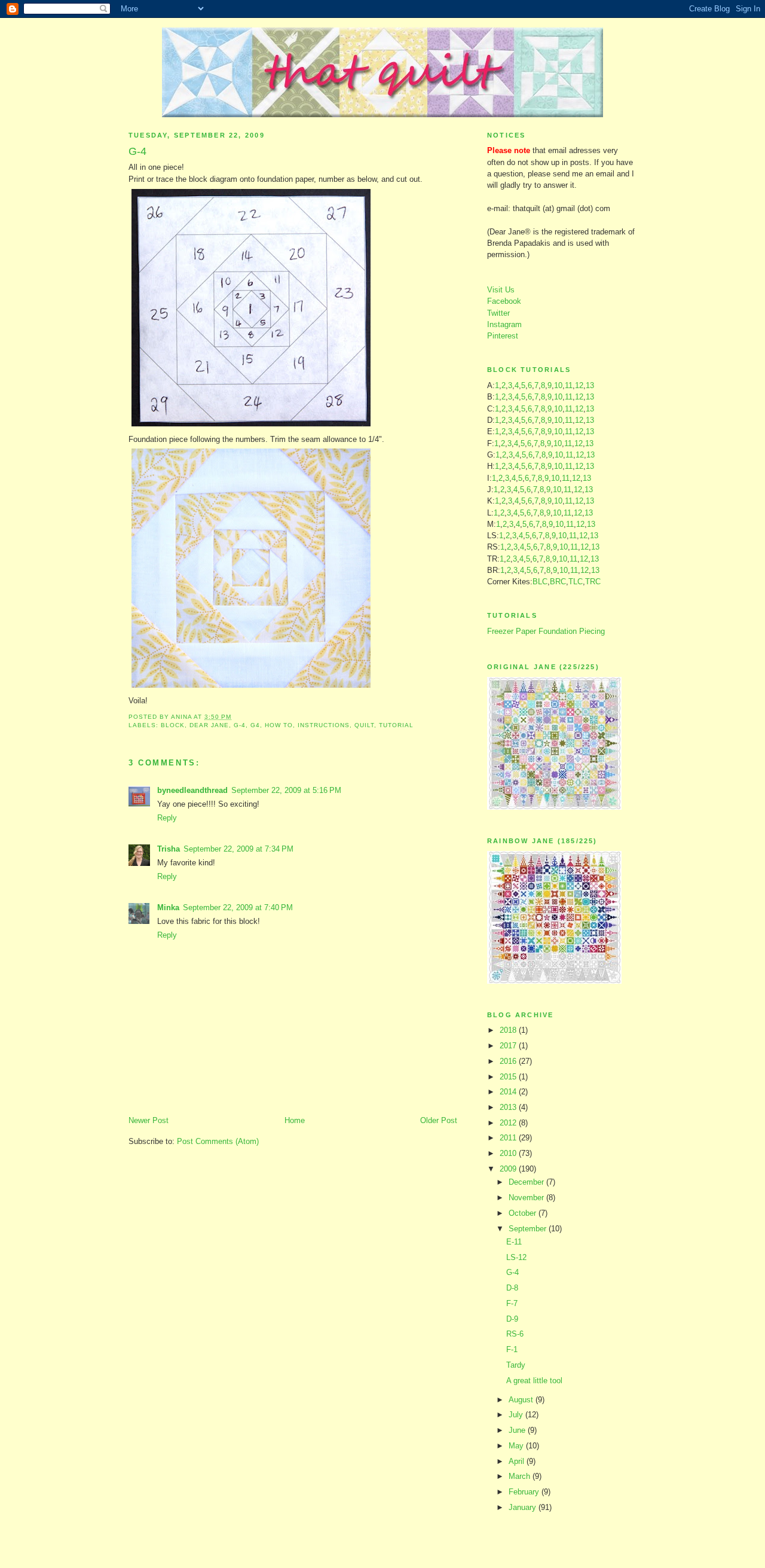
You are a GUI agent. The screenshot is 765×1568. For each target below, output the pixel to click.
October (523, 1213)
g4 (255, 725)
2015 (509, 1076)
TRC (593, 581)
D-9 (512, 1318)
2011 (509, 1137)
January (523, 1507)
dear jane (209, 725)
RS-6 (515, 1333)
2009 (509, 1168)
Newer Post (148, 1120)
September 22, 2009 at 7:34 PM (238, 848)
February (525, 1491)
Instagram (504, 324)
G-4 (512, 1272)
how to (279, 725)
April (518, 1461)
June (518, 1430)
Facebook (504, 301)
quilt (364, 725)
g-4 (240, 725)
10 (558, 385)
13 (590, 385)
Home (294, 1120)
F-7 (512, 1303)
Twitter (498, 313)
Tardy (515, 1364)
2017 (509, 1045)
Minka (168, 907)
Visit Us (501, 289)
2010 (509, 1153)
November (527, 1197)
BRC (558, 581)
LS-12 (516, 1257)
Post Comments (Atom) (218, 1141)
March (521, 1476)
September (529, 1228)
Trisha (168, 848)
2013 (509, 1107)
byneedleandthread (192, 790)
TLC (575, 581)
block (173, 725)
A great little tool (534, 1380)
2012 (509, 1122)
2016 (509, 1061)
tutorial (396, 725)
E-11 (514, 1241)
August (522, 1399)
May (517, 1445)
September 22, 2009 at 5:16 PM (286, 790)
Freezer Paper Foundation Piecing (546, 631)
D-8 (512, 1287)
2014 (509, 1091)
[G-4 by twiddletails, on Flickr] (251, 688)
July (517, 1414)
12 (579, 385)
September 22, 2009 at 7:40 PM (238, 907)
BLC (540, 581)
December (527, 1181)
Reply (167, 817)
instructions (324, 725)
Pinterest (502, 335)
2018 (509, 1030)
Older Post (438, 1120)
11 (569, 385)
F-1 (512, 1349)
